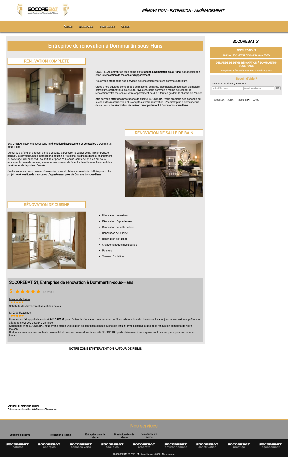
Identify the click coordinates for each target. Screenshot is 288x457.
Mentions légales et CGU (148, 454)
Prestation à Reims (60, 434)
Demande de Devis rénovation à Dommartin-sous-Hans (246, 64)
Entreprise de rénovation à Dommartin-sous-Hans (105, 46)
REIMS (137, 348)
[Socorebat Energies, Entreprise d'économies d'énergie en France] (49, 450)
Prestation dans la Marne (124, 436)
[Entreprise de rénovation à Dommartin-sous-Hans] (43, 15)
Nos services (86, 26)
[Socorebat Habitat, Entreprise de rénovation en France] (17, 450)
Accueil (68, 26)
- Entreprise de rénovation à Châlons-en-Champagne (31, 409)
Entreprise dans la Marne (95, 436)
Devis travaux (107, 26)
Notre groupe (168, 454)
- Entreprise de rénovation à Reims (23, 406)
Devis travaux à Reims (149, 436)
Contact (125, 26)
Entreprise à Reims (20, 434)
